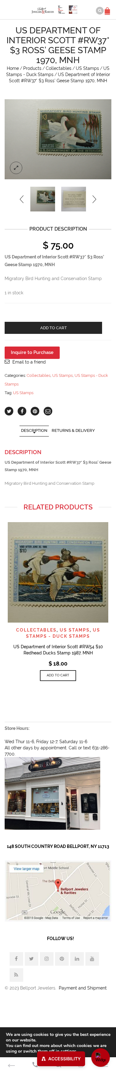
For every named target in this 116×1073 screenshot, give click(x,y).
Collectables (58, 68)
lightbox (16, 168)
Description (34, 430)
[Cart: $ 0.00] (108, 8)
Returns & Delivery (73, 430)
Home (13, 68)
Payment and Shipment (83, 988)
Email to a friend (29, 362)
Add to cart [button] (58, 675)
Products (32, 68)
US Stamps (87, 68)
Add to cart (53, 328)
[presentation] (22, 199)
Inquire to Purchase (32, 352)
